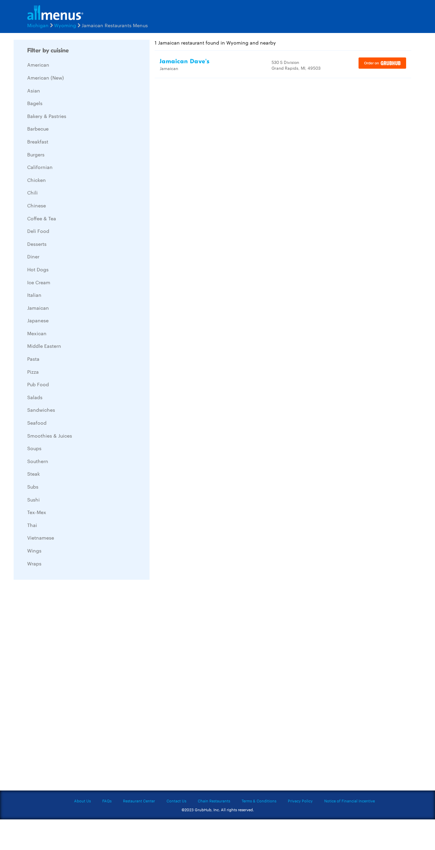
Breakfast (37, 141)
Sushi (33, 499)
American (38, 64)
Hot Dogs (38, 269)
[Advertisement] (65, 687)
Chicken (36, 179)
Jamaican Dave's (185, 61)
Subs (32, 486)
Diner (33, 256)
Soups (34, 448)
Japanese (38, 320)
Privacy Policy (300, 800)
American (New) (45, 77)
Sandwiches (41, 409)
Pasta (33, 358)
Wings (34, 550)
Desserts (37, 243)
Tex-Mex (36, 512)
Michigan (38, 25)
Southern (37, 461)
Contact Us (176, 800)
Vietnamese (40, 537)
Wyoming (65, 25)
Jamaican (38, 307)
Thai (32, 525)
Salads (34, 397)
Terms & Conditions (259, 800)
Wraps (34, 563)
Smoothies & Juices (49, 435)
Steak (33, 473)
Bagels (34, 103)
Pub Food (38, 384)
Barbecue (38, 128)
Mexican (37, 333)
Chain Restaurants (214, 800)
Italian (34, 294)
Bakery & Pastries (46, 116)
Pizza (33, 371)
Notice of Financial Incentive (349, 800)
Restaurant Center (139, 800)
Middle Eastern (44, 345)
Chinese (36, 205)
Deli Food (38, 230)
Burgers (36, 154)
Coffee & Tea (41, 218)
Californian (40, 167)
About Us (82, 800)
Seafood (37, 422)
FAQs (106, 800)
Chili (32, 192)
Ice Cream (38, 282)
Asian (33, 90)
